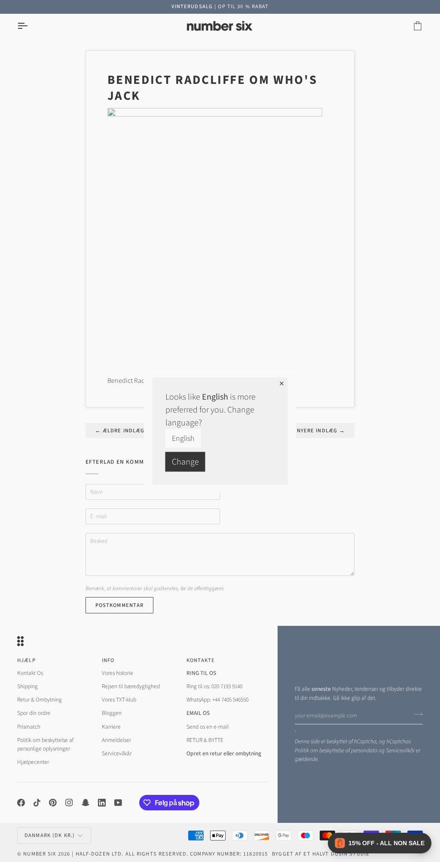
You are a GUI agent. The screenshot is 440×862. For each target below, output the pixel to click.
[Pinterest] (53, 803)
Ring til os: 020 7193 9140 (214, 686)
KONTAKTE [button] (200, 660)
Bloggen (112, 713)
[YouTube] (118, 803)
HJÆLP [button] (26, 660)
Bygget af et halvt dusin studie (321, 854)
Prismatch (28, 727)
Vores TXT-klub (119, 700)
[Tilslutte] (416, 714)
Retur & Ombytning (39, 700)
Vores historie (117, 673)
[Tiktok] (37, 803)
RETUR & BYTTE (204, 740)
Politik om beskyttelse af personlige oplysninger (45, 744)
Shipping (27, 686)
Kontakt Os (30, 673)
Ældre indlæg (120, 430)
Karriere (111, 727)
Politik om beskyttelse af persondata (336, 750)
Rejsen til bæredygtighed (131, 686)
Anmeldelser (116, 740)
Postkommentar (119, 605)
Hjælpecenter (33, 762)
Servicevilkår (400, 750)
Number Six (39, 854)
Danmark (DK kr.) (49, 835)
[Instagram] (69, 803)
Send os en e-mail (207, 727)
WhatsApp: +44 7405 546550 (217, 700)
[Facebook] (21, 803)
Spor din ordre (33, 713)
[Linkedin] (102, 803)
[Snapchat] (85, 803)
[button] (379, 843)
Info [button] (108, 660)
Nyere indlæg (321, 430)
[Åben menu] (30, 26)
